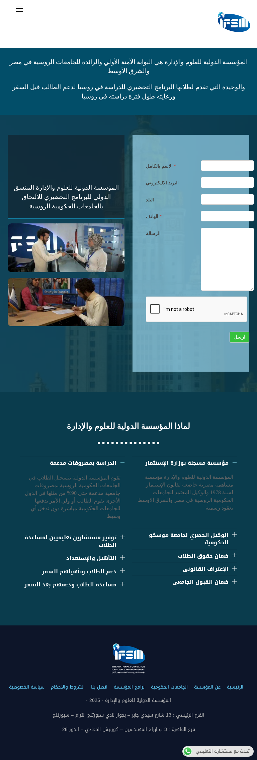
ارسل (239, 337)
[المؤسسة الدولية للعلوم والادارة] (233, 39)
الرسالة (153, 233)
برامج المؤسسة (129, 687)
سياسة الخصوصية (27, 687)
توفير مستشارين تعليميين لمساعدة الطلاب (70, 541)
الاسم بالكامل (161, 166)
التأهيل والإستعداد (91, 558)
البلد (150, 199)
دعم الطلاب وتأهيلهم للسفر (79, 571)
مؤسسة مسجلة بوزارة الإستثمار (187, 463)
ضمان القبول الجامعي (200, 582)
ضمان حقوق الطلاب (203, 556)
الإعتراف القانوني (206, 569)
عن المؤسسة (207, 687)
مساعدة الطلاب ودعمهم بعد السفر (70, 584)
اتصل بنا (99, 687)
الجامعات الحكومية (169, 687)
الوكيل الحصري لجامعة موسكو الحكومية (189, 539)
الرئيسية (235, 687)
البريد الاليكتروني (162, 182)
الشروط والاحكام (68, 687)
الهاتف (153, 216)
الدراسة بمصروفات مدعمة (83, 463)
